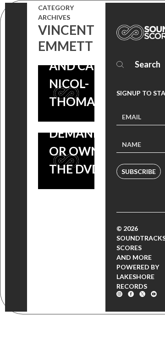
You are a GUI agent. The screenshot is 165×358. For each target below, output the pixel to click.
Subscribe (138, 171)
